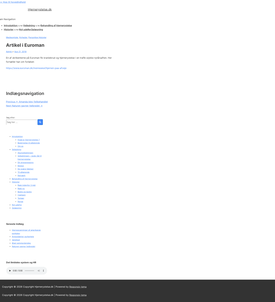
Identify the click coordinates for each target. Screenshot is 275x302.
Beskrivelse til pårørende (29, 143)
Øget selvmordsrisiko (21, 243)
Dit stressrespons (26, 162)
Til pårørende (24, 172)
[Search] (40, 122)
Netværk (21, 175)
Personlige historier (37, 37)
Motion (21, 166)
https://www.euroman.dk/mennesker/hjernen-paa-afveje (36, 68)
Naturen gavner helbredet (23, 246)
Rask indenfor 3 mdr (27, 185)
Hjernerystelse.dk (40, 9)
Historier (8, 29)
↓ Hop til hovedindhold (13, 2)
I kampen (22, 195)
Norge (20, 201)
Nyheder (23, 37)
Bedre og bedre (25, 192)
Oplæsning (37, 29)
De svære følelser (26, 169)
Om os (20, 146)
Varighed (16, 240)
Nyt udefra (25, 29)
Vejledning (29, 25)
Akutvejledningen (25, 153)
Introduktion (10, 25)
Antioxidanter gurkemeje (23, 236)
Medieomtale (12, 37)
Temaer (21, 198)
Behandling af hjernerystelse (56, 25)
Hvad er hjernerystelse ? (29, 140)
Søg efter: (10, 117)
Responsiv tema (78, 286)
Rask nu (21, 188)
